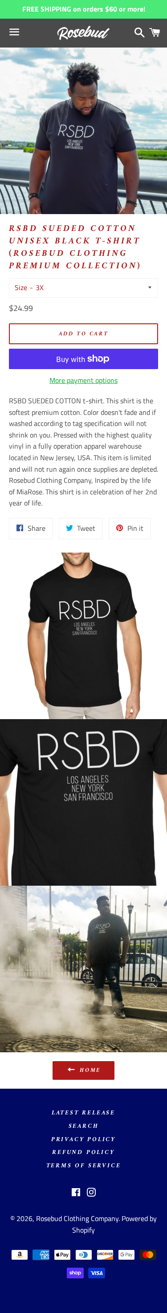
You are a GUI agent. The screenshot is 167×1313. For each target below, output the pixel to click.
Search (84, 1126)
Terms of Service (83, 1165)
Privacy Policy (83, 1139)
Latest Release (83, 1112)
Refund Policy (83, 1152)
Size (21, 287)
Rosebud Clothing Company (77, 1218)
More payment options (83, 380)
